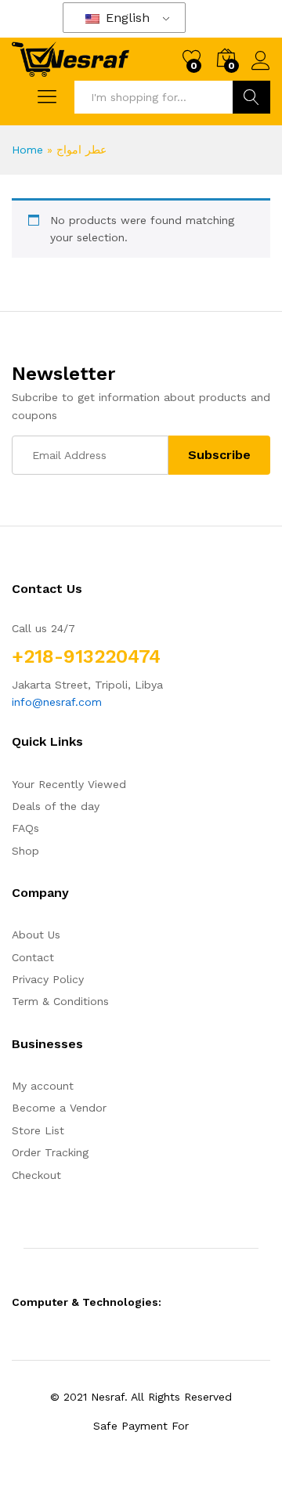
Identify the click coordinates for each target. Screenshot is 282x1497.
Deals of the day (55, 806)
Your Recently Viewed (69, 784)
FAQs (25, 828)
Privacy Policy (48, 979)
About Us (36, 934)
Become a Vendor (59, 1107)
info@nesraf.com (57, 702)
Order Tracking (50, 1152)
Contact (33, 957)
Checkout (36, 1175)
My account (43, 1085)
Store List (38, 1130)
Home (27, 149)
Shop (25, 850)
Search (251, 97)
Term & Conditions (60, 1001)
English (126, 17)
